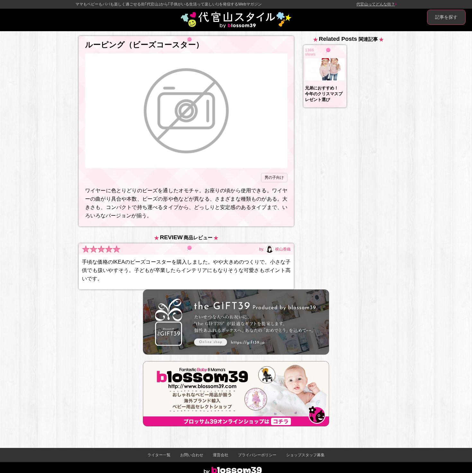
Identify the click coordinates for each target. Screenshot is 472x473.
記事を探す (446, 17)
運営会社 (220, 455)
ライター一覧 (158, 455)
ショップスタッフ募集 (305, 455)
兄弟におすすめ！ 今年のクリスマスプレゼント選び (324, 94)
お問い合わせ (191, 455)
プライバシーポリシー (257, 455)
